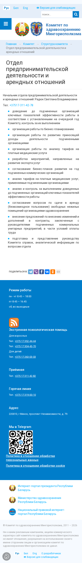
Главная (11, 44)
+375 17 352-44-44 (25, 341)
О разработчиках (51, 553)
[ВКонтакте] (47, 271)
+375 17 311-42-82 (25, 375)
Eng (25, 8)
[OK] (52, 271)
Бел (16, 8)
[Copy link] (58, 271)
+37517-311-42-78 (21, 105)
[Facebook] (41, 271)
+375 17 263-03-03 (25, 356)
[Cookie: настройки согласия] (6, 556)
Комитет (28, 44)
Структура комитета (54, 44)
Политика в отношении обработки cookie (35, 466)
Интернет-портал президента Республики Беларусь (45, 488)
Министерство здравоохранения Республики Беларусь (39, 500)
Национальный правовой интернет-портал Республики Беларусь (41, 511)
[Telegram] (30, 271)
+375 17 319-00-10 (25, 394)
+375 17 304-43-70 (25, 346)
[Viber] (36, 271)
